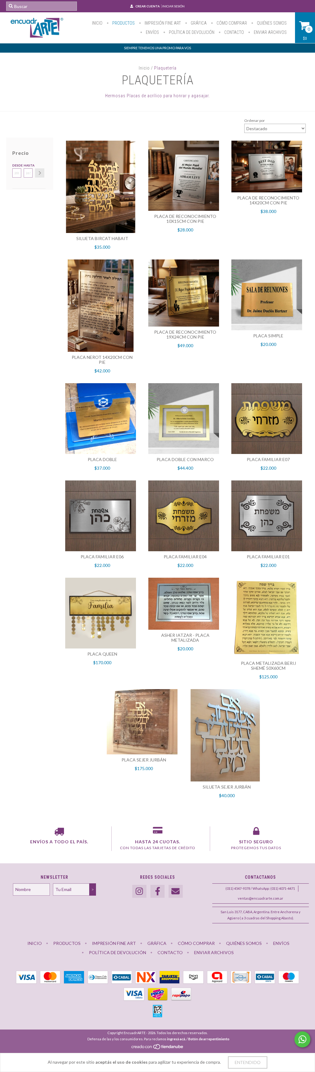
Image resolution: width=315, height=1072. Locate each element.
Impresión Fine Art (162, 23)
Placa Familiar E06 (102, 556)
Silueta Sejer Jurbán (227, 786)
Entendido (248, 1062)
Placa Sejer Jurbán (144, 759)
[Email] (176, 891)
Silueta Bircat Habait (102, 238)
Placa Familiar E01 (268, 556)
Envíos (152, 32)
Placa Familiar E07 (268, 459)
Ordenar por (254, 120)
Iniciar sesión (173, 6)
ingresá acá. (176, 1039)
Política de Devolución (191, 32)
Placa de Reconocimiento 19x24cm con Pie (185, 334)
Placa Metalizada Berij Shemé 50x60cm (268, 665)
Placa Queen (102, 653)
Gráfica (198, 23)
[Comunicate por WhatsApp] (302, 1039)
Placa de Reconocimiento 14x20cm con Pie (268, 200)
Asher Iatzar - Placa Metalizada (185, 637)
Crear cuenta (147, 6)
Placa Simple (268, 335)
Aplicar (39, 173)
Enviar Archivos (270, 32)
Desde (16, 165)
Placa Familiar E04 (185, 556)
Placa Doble (102, 459)
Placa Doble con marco (185, 459)
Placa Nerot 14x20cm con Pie (102, 360)
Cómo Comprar (231, 23)
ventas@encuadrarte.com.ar (260, 898)
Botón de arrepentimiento (208, 1039)
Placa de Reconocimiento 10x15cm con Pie (185, 219)
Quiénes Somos (271, 23)
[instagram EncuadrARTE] (139, 891)
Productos (123, 23)
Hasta (28, 165)
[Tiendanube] (158, 1048)
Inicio (97, 23)
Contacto (233, 32)
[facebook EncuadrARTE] (157, 891)
